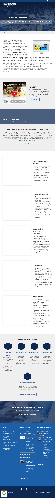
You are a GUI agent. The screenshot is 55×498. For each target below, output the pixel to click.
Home (4, 32)
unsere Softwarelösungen (28, 394)
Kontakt (43, 1)
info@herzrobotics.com (9, 445)
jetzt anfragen (34, 99)
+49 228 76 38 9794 (12, 442)
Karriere (39, 1)
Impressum (48, 492)
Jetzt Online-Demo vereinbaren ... (27, 414)
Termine (40, 464)
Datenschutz (42, 492)
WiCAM (45, 444)
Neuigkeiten (24, 478)
